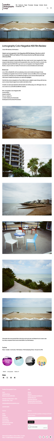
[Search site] (47, 8)
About (29, 392)
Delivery (30, 394)
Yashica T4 (16, 371)
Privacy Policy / (17, 435)
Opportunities (5, 420)
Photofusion (18, 99)
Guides (7, 349)
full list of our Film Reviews (27, 340)
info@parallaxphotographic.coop (10, 403)
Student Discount (32, 397)
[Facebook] (3, 377)
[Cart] (51, 8)
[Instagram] (43, 437)
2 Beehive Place (6, 394)
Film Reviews (15, 49)
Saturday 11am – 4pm (7, 400)
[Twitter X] (7, 377)
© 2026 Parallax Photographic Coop (14, 437)
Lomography (10, 371)
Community (13, 349)
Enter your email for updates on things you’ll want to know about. (39, 414)
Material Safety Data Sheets (34, 401)
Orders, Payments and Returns (35, 395)
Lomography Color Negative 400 (34, 63)
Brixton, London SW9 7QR (8, 395)
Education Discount (32, 399)
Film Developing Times (28, 349)
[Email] (15, 377)
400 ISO (4, 371)
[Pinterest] (11, 377)
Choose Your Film (39, 349)
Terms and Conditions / (8, 435)
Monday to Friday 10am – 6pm (9, 398)
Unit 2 (3, 392)
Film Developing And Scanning (35, 403)
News (3, 349)
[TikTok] (47, 437)
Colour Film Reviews (7, 49)
